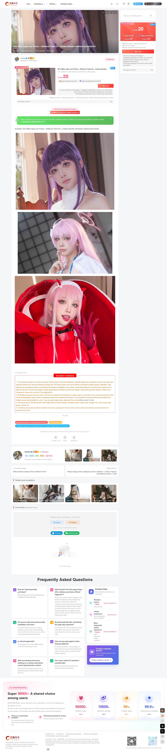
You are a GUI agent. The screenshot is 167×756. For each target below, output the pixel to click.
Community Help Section (32, 121)
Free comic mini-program (143, 112)
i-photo (22, 58)
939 (32, 456)
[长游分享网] (13, 738)
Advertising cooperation (73, 734)
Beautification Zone (26, 51)
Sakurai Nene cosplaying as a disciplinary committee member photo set (144, 123)
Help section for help (87, 400)
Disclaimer (60, 734)
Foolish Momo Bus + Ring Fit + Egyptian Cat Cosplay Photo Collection (143, 133)
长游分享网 (60, 739)
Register (74, 522)
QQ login (58, 533)
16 (37, 456)
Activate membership (153, 4)
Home (16, 51)
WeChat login (73, 533)
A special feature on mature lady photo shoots (32, 422)
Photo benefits (40, 51)
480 (43, 456)
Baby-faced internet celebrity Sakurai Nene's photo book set (142, 105)
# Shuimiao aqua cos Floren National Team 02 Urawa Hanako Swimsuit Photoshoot (42, 426)
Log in (77, 90)
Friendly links (49, 734)
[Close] (111, 118)
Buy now (106, 86)
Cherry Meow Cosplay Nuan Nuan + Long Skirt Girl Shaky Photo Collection (144, 142)
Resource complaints (91, 734)
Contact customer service (100, 660)
